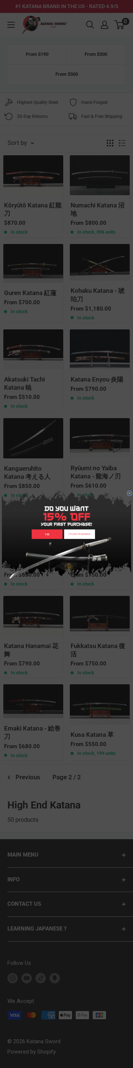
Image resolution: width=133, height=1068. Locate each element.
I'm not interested (79, 534)
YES (47, 534)
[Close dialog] (129, 493)
